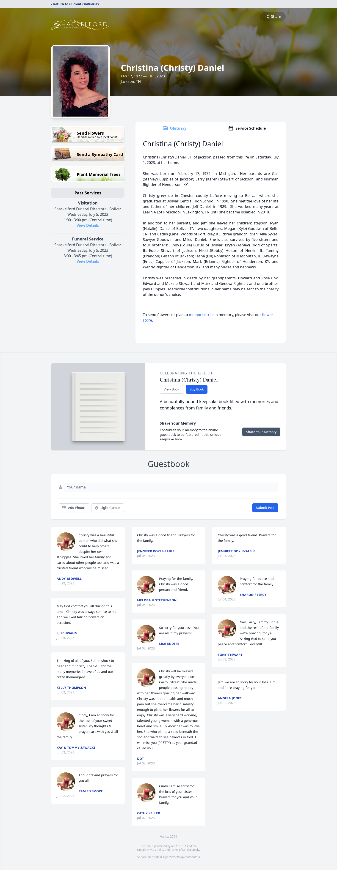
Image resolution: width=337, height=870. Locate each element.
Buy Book (197, 389)
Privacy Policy (155, 850)
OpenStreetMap (173, 857)
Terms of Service (181, 850)
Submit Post (265, 507)
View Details (88, 225)
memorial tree (201, 314)
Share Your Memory (261, 432)
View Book (171, 389)
